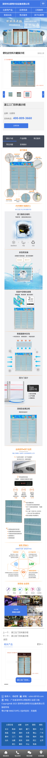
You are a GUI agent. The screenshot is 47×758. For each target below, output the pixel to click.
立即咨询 (16, 126)
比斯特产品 (8, 10)
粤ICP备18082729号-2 (11, 710)
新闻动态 (8, 15)
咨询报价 (23, 144)
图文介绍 (9, 138)
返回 (5, 639)
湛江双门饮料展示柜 (19, 636)
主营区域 (9, 725)
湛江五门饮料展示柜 (19, 632)
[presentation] (5, 684)
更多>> (40, 644)
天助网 (34, 710)
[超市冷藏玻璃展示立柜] (23, 663)
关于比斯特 (39, 15)
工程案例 (39, 10)
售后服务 (23, 15)
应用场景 (23, 10)
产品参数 (23, 138)
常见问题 (9, 144)
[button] (4, 33)
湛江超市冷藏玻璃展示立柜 (24, 680)
